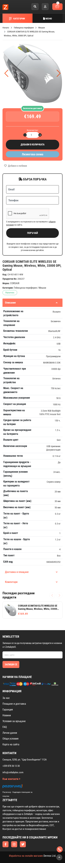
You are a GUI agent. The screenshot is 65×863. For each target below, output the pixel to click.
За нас (6, 698)
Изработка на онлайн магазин (26, 855)
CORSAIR (14, 283)
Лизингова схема (32, 154)
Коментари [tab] (11, 582)
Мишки (42, 287)
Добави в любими (17, 165)
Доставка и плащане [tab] (17, 572)
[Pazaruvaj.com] (20, 787)
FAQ (4, 727)
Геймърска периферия (25, 287)
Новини (6, 715)
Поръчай (32, 233)
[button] (58, 73)
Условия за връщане (14, 721)
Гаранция (7, 709)
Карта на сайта (10, 744)
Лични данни (9, 732)
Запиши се (11, 664)
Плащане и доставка (14, 703)
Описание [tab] (10, 302)
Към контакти (10, 779)
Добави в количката (32, 144)
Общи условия (10, 738)
